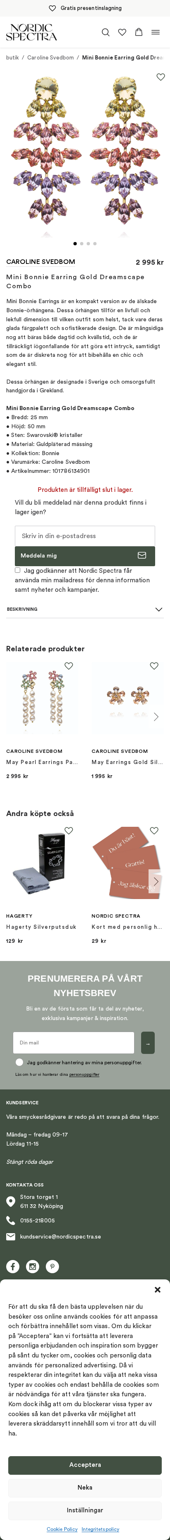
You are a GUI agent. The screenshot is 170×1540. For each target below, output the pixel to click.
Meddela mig (39, 556)
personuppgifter (84, 1075)
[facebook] (12, 1266)
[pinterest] (52, 1266)
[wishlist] (122, 32)
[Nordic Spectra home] (31, 32)
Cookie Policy (62, 1529)
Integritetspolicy (100, 1529)
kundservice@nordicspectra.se (60, 1237)
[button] (157, 1290)
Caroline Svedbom (50, 57)
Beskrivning (22, 609)
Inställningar (85, 1510)
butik (12, 57)
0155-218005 (37, 1221)
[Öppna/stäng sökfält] (105, 32)
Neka (85, 1488)
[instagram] (32, 1266)
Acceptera (85, 1465)
